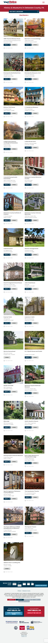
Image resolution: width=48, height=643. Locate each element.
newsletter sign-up (34, 613)
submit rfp (20, 599)
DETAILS (14, 44)
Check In (14, 582)
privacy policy (28, 599)
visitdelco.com (24, 636)
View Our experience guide (13, 613)
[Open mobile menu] (43, 2)
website (6, 44)
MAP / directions (8, 48)
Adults (28, 582)
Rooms (24, 582)
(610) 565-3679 (24, 635)
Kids (32, 582)
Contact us (11, 599)
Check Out (19, 583)
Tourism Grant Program (24, 601)
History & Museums (16, 11)
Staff (36, 599)
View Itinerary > (24, 15)
